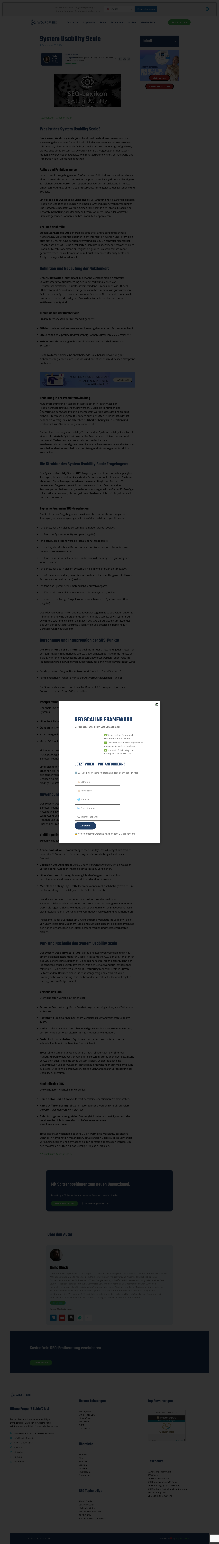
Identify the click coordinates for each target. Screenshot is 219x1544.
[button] (157, 705)
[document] (109, 772)
